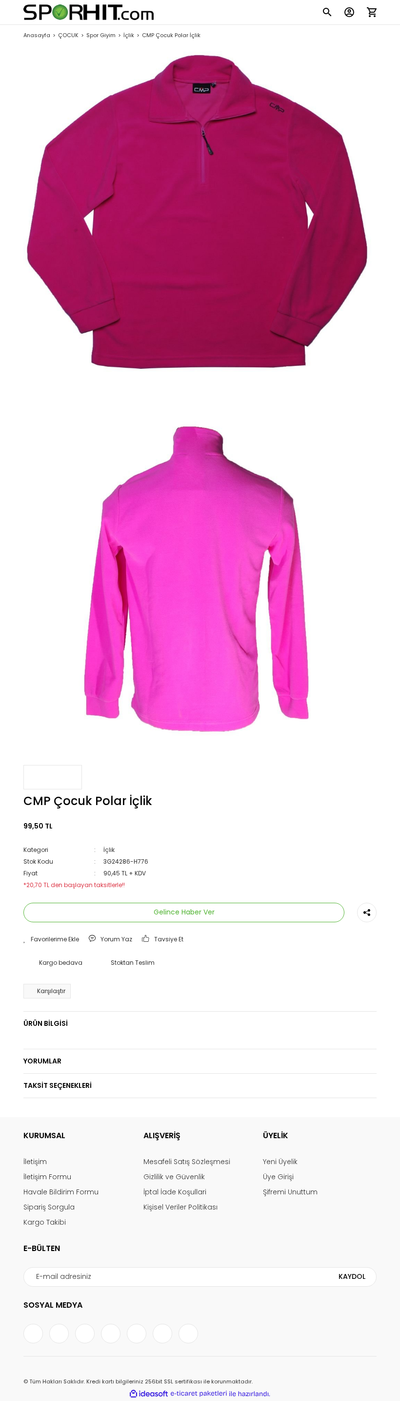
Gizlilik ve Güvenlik (174, 1177)
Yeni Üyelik (280, 1162)
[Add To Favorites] (51, 939)
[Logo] (88, 12)
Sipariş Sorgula (49, 1207)
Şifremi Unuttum (290, 1192)
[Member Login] (349, 12)
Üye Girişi (278, 1177)
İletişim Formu (47, 1177)
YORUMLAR (42, 1061)
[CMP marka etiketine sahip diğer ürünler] (52, 777)
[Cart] (372, 12)
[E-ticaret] (198, 1393)
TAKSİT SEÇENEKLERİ (57, 1085)
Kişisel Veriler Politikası (180, 1207)
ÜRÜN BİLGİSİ (45, 1023)
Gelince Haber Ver (184, 912)
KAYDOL (352, 1276)
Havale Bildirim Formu (61, 1192)
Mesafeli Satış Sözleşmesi (186, 1162)
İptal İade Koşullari (174, 1192)
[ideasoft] (148, 1394)
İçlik (109, 850)
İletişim (35, 1162)
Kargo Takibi (44, 1222)
